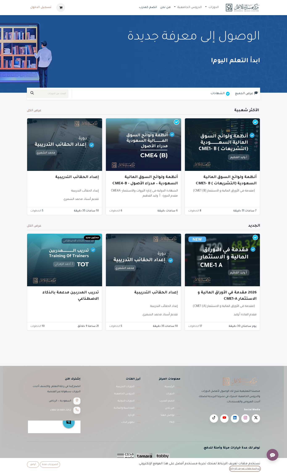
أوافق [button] (33, 464)
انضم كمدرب (166, 401)
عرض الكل (34, 110)
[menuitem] (211, 7)
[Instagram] (245, 418)
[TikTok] (214, 418)
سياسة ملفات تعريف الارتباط (245, 468)
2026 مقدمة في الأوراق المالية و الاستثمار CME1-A (227, 296)
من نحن (169, 408)
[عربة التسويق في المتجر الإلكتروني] (60, 7)
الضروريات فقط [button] (50, 464)
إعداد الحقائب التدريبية (77, 177)
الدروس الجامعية (124, 393)
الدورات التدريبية (125, 386)
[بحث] (32, 93)
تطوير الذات (127, 422)
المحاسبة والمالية (124, 408)
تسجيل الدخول (40, 7)
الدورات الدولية (126, 401)
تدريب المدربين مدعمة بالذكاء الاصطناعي (70, 296)
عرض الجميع (244, 93)
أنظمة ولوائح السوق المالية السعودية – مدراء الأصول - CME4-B (145, 180)
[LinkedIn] (235, 418)
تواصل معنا (167, 415)
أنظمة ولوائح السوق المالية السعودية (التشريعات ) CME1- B (226, 180)
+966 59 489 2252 (60, 410)
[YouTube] (224, 418)
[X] (256, 418)
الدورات (170, 393)
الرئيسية (169, 386)
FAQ (172, 422)
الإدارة (131, 415)
